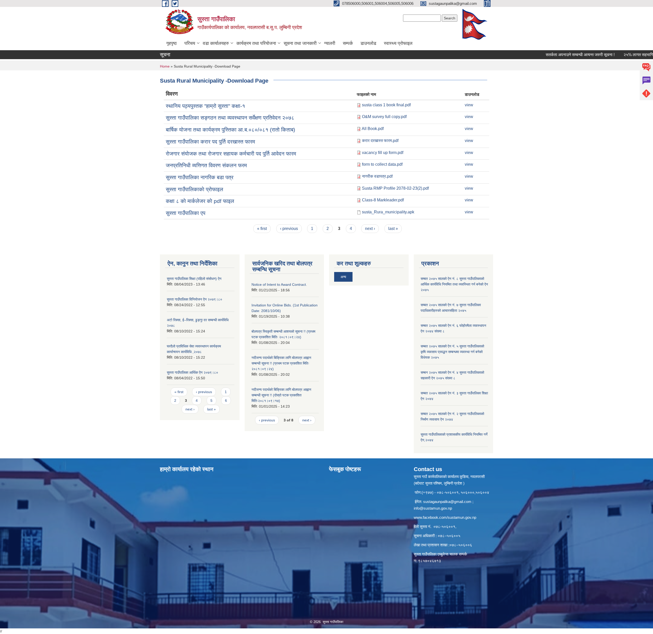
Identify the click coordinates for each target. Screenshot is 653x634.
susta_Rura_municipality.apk (388, 212)
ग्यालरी (329, 43)
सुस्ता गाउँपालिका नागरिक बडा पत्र (199, 177)
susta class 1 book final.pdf (386, 105)
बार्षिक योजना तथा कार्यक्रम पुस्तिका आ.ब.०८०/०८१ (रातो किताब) (230, 130)
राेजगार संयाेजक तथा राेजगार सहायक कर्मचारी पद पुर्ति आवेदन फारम (231, 154)
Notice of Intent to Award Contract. (279, 284)
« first (262, 228)
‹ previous (289, 228)
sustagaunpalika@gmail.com (447, 501)
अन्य (343, 277)
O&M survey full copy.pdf (384, 116)
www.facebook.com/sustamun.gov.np (445, 517)
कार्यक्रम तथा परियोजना (256, 43)
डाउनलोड (368, 43)
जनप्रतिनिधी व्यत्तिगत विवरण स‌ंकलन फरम (206, 165)
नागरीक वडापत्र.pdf (377, 176)
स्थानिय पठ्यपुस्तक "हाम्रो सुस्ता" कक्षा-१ (205, 106)
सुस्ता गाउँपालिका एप (185, 213)
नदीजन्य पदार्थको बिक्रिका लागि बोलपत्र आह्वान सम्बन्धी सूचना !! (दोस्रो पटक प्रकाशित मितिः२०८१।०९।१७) (281, 395)
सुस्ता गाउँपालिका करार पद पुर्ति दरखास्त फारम (210, 142)
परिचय (189, 43)
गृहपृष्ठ (171, 43)
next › (370, 228)
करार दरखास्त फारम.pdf (380, 140)
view (469, 105)
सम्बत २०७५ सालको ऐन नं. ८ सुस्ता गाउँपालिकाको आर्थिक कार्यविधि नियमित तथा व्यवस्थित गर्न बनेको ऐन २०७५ (454, 284)
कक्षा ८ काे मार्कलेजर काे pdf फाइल (200, 201)
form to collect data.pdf (382, 164)
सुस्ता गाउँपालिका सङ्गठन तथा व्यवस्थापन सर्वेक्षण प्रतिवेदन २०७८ (230, 118)
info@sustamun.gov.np (433, 508)
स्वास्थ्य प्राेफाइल (398, 43)
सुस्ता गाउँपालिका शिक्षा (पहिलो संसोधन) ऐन (194, 279)
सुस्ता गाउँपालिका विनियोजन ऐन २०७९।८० (194, 299)
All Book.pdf (373, 128)
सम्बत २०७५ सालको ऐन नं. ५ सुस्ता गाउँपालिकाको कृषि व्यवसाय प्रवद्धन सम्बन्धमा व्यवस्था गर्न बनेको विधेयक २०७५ (452, 351)
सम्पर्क (348, 43)
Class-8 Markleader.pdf (383, 200)
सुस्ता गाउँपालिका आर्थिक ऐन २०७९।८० (192, 372)
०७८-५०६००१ (444, 526)
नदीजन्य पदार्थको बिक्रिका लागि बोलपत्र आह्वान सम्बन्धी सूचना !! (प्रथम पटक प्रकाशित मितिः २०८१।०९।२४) (281, 363)
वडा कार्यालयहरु (216, 43)
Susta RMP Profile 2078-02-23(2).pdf (395, 188)
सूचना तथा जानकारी (300, 43)
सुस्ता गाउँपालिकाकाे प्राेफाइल (194, 189)
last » (393, 228)
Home (165, 66)
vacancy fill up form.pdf (382, 152)
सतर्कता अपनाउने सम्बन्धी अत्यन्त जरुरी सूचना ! (563, 55)
